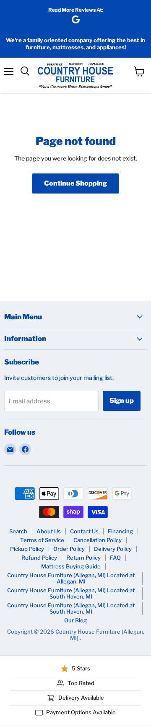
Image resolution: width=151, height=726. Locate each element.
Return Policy (83, 557)
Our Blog (75, 620)
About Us (48, 531)
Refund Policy (39, 557)
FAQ (115, 557)
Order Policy (69, 548)
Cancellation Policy (97, 540)
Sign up (121, 401)
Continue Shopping (75, 183)
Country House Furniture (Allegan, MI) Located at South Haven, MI (71, 593)
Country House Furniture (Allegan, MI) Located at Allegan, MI (71, 578)
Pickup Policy (27, 548)
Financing (120, 531)
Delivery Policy (113, 548)
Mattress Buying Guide (71, 566)
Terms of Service (42, 540)
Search (18, 531)
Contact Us (84, 531)
